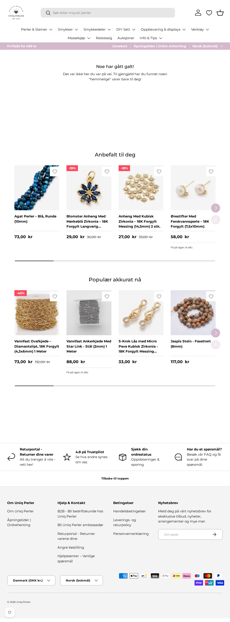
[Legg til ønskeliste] (55, 171)
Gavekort (119, 46)
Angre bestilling (71, 547)
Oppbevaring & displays (160, 29)
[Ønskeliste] (209, 13)
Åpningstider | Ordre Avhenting (160, 46)
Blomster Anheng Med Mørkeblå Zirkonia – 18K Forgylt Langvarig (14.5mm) (87, 224)
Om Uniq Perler (20, 511)
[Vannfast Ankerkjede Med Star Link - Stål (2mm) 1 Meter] (88, 312)
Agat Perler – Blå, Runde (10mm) (35, 219)
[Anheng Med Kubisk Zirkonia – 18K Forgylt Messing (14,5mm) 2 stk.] (141, 187)
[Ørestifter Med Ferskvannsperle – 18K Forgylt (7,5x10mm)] (193, 187)
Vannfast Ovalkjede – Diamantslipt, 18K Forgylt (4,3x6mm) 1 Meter (36, 346)
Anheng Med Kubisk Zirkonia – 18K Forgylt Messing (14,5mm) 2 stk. (139, 221)
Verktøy (197, 29)
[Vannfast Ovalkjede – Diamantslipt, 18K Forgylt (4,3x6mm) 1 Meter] (36, 312)
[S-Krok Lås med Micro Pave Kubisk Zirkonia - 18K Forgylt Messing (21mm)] (141, 312)
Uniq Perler (23, 602)
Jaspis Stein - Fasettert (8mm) (191, 343)
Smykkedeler (95, 29)
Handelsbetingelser (129, 511)
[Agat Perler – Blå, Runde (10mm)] (36, 187)
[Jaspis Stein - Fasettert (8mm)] (193, 312)
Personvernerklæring (131, 534)
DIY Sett (123, 29)
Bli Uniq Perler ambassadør (80, 525)
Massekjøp (76, 38)
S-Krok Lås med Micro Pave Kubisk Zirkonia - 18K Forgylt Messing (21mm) (138, 349)
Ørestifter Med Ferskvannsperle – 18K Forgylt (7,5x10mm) (190, 221)
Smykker (65, 29)
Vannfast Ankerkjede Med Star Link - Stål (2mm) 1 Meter (88, 346)
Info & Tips (148, 38)
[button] (220, 13)
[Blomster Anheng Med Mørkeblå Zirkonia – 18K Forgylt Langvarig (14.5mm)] (88, 187)
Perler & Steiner (34, 29)
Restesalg (104, 38)
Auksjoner (125, 38)
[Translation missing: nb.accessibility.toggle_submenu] (50, 29)
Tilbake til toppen (115, 478)
